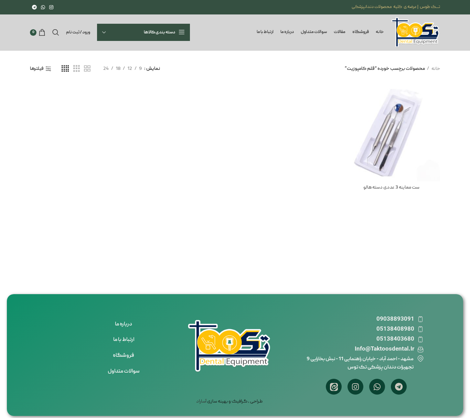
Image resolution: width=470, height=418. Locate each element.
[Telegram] (399, 387)
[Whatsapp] (377, 387)
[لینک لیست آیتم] (123, 324)
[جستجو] (56, 32)
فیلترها (37, 69)
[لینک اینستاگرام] (51, 7)
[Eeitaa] (334, 387)
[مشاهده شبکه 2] (87, 69)
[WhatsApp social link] (43, 7)
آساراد (201, 401)
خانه (435, 68)
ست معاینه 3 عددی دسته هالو (391, 187)
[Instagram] (355, 387)
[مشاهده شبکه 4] (65, 69)
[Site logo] (415, 32)
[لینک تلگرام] (34, 7)
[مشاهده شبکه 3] (76, 69)
